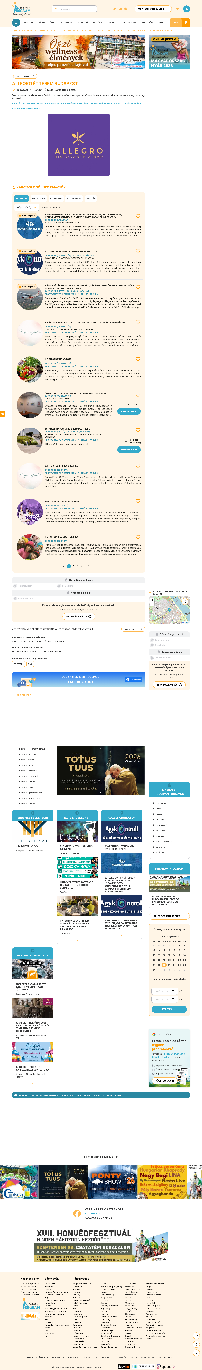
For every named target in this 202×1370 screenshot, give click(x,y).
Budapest (22, 90)
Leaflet (186, 622)
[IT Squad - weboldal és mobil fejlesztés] (166, 1366)
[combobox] (17, 207)
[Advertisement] (78, 722)
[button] (169, 610)
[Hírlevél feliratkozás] (114, 9)
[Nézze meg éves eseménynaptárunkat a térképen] (186, 22)
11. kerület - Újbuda (41, 90)
